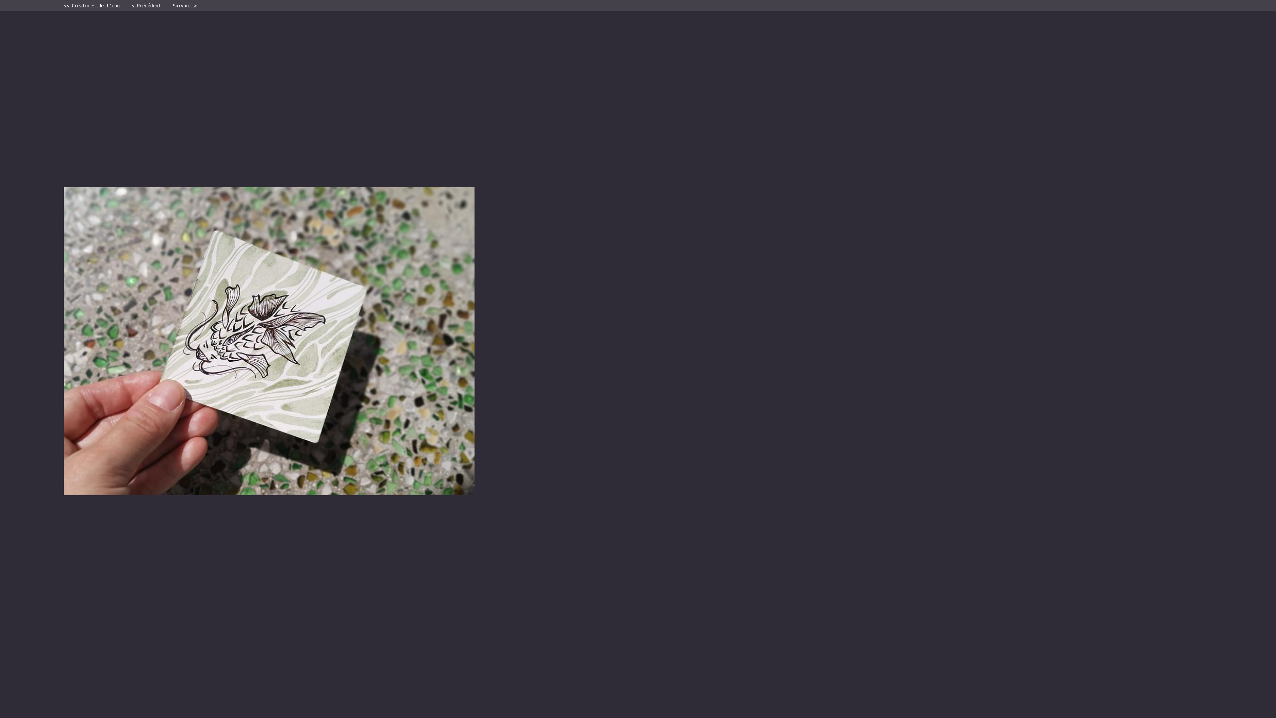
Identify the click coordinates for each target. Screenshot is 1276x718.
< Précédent (146, 5)
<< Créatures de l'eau (92, 5)
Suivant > (185, 5)
